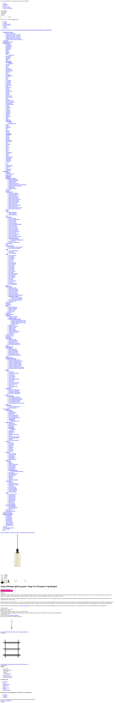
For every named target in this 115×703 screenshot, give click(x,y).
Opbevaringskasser (13, 459)
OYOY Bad (11, 371)
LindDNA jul (11, 333)
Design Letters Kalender (14, 196)
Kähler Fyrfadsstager (13, 307)
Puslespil (8, 130)
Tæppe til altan (12, 508)
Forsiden (5, 21)
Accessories (8, 44)
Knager (7, 94)
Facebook (5, 694)
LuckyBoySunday (10, 334)
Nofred (7, 356)
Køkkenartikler (9, 103)
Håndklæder (8, 87)
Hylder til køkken (12, 465)
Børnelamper (8, 61)
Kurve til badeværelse (13, 416)
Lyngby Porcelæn (9, 335)
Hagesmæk (8, 83)
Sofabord (8, 145)
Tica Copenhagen (7, 690)
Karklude (8, 93)
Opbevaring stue (12, 499)
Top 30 (4, 26)
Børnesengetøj (12, 431)
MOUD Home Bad (13, 349)
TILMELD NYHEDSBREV (46, 30)
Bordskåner (8, 57)
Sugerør (7, 149)
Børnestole (11, 63)
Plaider (7, 125)
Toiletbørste (8, 159)
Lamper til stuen (12, 497)
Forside (2, 532)
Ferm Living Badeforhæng (14, 219)
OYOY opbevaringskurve (14, 379)
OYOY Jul (11, 387)
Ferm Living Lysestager (14, 229)
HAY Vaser (11, 281)
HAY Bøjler (11, 259)
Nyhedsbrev (5, 4)
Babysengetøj (9, 45)
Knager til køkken (12, 467)
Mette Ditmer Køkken (13, 340)
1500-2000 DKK (9, 524)
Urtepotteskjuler (9, 165)
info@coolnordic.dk (7, 677)
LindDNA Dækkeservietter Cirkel (18, 320)
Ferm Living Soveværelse (14, 233)
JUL (4, 530)
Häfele (7, 285)
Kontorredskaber (12, 457)
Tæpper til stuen (12, 503)
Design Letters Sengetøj (14, 200)
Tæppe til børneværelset (14, 440)
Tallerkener (11, 477)
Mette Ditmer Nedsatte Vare (14, 344)
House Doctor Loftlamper (16, 297)
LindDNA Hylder (12, 327)
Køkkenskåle (11, 472)
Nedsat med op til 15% (10, 33)
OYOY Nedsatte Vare (13, 386)
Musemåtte (8, 116)
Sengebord (8, 133)
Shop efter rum (6, 25)
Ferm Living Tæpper (13, 237)
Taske (7, 154)
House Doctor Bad (12, 287)
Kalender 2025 (9, 91)
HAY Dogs (11, 260)
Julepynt (7, 88)
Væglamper (8, 170)
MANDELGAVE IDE (8, 41)
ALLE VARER (6, 529)
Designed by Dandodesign (6, 700)
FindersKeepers (9, 243)
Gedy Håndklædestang (13, 250)
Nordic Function (9, 357)
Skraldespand (9, 140)
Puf (6, 129)
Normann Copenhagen (24, 605)
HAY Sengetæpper (13, 274)
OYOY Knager (12, 375)
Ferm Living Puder (13, 232)
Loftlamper (8, 110)
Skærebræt (11, 476)
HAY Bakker (11, 256)
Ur (6, 163)
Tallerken (8, 153)
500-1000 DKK (9, 521)
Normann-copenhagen (14, 615)
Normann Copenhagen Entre (15, 362)
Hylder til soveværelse (13, 483)
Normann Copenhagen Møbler (15, 365)
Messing (7, 115)
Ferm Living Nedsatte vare (14, 242)
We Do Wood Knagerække (14, 406)
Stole (7, 148)
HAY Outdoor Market (13, 273)
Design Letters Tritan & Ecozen (15, 207)
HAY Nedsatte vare (13, 284)
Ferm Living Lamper (13, 227)
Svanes (7, 394)
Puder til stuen (12, 501)
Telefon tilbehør (9, 157)
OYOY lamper (12, 377)
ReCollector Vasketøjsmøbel (14, 392)
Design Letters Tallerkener (14, 201)
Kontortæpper (11, 458)
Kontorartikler (9, 95)
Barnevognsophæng (13, 424)
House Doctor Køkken (13, 293)
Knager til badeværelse (13, 415)
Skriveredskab (9, 141)
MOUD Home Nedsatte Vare (15, 355)
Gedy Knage (11, 251)
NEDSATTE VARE (5, 30)
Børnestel (8, 64)
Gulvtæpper (8, 82)
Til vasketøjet (8, 158)
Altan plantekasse (12, 506)
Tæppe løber (8, 160)
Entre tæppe (11, 445)
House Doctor (6, 687)
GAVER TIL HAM (7, 512)
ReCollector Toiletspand (14, 391)
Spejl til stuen (11, 502)
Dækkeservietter (9, 70)
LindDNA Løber (14, 323)
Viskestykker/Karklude (13, 479)
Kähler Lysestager (12, 309)
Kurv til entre (11, 449)
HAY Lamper (11, 269)
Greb (7, 79)
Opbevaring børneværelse (14, 436)
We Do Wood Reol (13, 407)
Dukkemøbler (9, 69)
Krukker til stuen (12, 496)
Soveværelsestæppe (13, 489)
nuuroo (7, 369)
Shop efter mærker (7, 24)
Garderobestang (9, 75)
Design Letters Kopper (13, 197)
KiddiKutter (8, 313)
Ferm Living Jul (12, 241)
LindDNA (5, 681)
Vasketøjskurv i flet (15, 421)
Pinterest (5, 696)
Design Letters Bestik (13, 193)
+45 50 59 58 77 (6, 674)
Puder (7, 128)
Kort (7, 98)
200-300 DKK (9, 518)
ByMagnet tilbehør (12, 188)
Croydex (8, 190)
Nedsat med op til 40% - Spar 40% (13, 37)
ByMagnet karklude (13, 181)
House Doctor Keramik (13, 290)
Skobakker (11, 451)
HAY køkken (11, 268)
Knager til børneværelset (14, 434)
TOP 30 (5, 526)
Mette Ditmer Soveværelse (14, 343)
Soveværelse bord (12, 487)
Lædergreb (8, 112)
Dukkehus (8, 68)
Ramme (7, 131)
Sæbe (7, 151)
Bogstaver (8, 52)
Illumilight (8, 303)
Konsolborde (11, 55)
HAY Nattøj (11, 272)
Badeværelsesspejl (12, 412)
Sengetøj (8, 135)
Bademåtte (8, 49)
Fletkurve (11, 122)
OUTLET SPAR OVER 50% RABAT (14, 39)
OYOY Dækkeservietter (14, 373)
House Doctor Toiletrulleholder (15, 299)
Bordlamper (8, 56)
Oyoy (4, 683)
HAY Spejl (11, 278)
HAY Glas (11, 261)
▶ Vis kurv (16, 19)
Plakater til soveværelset (14, 484)
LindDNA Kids (12, 328)
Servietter (8, 137)
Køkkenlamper (12, 469)
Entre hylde (11, 442)
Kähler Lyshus (12, 310)
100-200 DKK (9, 517)
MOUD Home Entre (13, 350)
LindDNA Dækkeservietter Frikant (18, 322)
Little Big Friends (9, 314)
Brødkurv (8, 58)
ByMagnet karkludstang (14, 179)
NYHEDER (32, 30)
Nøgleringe (8, 119)
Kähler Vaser (11, 311)
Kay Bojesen (8, 304)
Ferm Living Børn (12, 220)
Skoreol (7, 139)
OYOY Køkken (12, 376)
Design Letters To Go (13, 206)
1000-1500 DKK (9, 523)
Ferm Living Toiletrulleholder (15, 236)
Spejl (7, 146)
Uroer (7, 164)
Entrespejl (11, 448)
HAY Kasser (11, 265)
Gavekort (8, 76)
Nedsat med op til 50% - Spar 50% (13, 38)
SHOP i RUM (21, 30)
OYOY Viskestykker (13, 383)
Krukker (7, 99)
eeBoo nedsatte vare (13, 214)
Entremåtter (11, 447)
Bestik (10, 461)
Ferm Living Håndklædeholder (15, 224)
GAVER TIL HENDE (8, 513)
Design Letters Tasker (13, 202)
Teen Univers (9, 509)
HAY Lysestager (12, 271)
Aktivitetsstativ (12, 423)
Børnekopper (11, 425)
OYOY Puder (11, 380)
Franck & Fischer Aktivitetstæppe (16, 247)
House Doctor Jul (12, 301)
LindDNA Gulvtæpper (13, 326)
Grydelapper (8, 80)
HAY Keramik (12, 266)
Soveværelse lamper (13, 488)
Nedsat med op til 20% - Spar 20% (13, 34)
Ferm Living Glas (12, 221)
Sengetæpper (11, 485)
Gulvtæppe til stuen (13, 494)
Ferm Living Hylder (13, 223)
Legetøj (7, 109)
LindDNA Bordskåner (13, 316)
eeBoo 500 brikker (12, 213)
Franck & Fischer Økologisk (14, 248)
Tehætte (7, 155)
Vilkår (4, 3)
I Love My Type (9, 302)
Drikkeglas (11, 463)
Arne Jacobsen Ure (10, 173)
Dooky (7, 209)
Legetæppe (8, 107)
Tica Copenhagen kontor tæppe (15, 398)
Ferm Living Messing (13, 230)
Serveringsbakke (12, 475)
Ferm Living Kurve (13, 225)
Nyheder (5, 23)
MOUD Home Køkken (13, 351)
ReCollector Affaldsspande (14, 389)
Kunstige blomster (10, 100)
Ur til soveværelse (12, 491)
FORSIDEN (26, 30)
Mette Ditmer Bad (12, 339)
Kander (7, 92)
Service (7, 136)
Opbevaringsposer (12, 123)
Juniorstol (11, 433)
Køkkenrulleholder (10, 104)
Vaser (7, 167)
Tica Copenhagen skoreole (14, 401)
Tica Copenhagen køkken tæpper (15, 399)
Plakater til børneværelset (14, 437)
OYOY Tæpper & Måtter (14, 382)
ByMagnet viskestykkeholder (15, 185)
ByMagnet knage (12, 182)
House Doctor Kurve (13, 292)
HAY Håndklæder (12, 263)
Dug (7, 67)
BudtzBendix (8, 177)
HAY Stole (11, 279)
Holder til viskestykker (13, 464)
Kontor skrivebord (12, 454)
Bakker (7, 50)
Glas (7, 77)
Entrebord (11, 446)
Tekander (10, 478)
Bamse (7, 51)
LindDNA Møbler (12, 329)
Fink (7, 244)
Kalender (8, 89)
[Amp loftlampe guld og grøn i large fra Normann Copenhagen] (17, 573)
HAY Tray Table (12, 280)
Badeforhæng (9, 47)
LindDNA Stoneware (13, 332)
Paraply (7, 124)
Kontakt (5, 5)
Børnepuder (11, 430)
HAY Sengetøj (12, 275)
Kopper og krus (9, 97)
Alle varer (5, 27)
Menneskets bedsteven (10, 511)
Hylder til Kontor (12, 453)
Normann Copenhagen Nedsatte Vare (16, 368)
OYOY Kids (11, 374)
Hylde (7, 86)
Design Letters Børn (13, 195)
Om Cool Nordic (6, 7)
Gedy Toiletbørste (12, 253)
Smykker (8, 143)
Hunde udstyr (9, 85)
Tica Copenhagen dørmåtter (14, 397)
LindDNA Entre (12, 325)
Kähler (4, 689)
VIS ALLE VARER (13, 30)
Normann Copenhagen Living (15, 364)
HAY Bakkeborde (12, 255)
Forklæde (8, 74)
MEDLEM (37, 30)
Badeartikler (8, 46)
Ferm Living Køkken (13, 226)
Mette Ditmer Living (13, 341)
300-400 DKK (9, 519)
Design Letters (6, 684)
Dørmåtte (8, 71)
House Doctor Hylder (13, 289)
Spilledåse (11, 439)
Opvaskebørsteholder (13, 473)
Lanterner (8, 106)
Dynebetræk (11, 482)
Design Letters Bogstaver (14, 194)
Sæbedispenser (9, 152)
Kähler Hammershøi (13, 308)
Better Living (8, 175)
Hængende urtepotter (13, 507)
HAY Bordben (12, 257)
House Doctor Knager (13, 291)
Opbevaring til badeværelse (14, 417)
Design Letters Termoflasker (14, 205)
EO (6, 215)
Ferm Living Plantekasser (14, 231)
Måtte (7, 117)
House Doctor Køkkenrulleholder (16, 295)
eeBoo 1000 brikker (13, 212)
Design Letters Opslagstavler (15, 199)
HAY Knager (11, 267)
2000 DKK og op (9, 525)
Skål (7, 142)
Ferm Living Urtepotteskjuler (17, 239)
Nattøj (7, 118)
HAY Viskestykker (13, 283)
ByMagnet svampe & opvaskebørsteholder (17, 184)
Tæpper (7, 161)
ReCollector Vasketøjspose (14, 393)
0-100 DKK (8, 515)
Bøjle (7, 59)
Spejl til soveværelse (13, 490)
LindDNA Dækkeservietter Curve (18, 321)
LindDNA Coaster (12, 317)
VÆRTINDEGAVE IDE (8, 527)
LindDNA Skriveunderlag (14, 331)
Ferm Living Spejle (13, 235)
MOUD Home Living (13, 352)
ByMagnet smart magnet (14, 183)
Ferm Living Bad (12, 218)
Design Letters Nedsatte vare (15, 208)
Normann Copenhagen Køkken (15, 363)
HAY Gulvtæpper (12, 262)
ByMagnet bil (11, 187)
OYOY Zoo (11, 385)
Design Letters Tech (13, 203)
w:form (7, 404)
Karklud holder (12, 466)
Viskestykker (8, 169)
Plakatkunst (8, 127)
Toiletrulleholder (12, 418)
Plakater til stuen (12, 500)
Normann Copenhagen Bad (14, 359)
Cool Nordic (8, 189)
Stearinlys (8, 147)
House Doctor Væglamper (16, 298)
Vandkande (8, 166)
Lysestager (8, 111)
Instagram (5, 697)
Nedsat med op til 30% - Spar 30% (13, 35)
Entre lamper (11, 443)
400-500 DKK (9, 520)
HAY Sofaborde (12, 277)
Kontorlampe (11, 455)
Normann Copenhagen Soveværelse (16, 367)
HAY (4, 686)
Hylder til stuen (12, 495)
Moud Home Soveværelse (14, 353)
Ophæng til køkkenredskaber (17, 471)
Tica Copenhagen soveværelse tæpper (16, 403)
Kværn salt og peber (10, 101)
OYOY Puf (11, 381)
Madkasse (8, 113)
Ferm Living (5, 685)
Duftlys (7, 65)
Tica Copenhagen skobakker (14, 400)
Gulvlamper (8, 81)
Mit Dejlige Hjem (9, 346)
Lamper (7, 105)
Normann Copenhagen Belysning (16, 361)
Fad (6, 73)
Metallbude (8, 337)
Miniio (7, 345)
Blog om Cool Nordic (7, 8)
